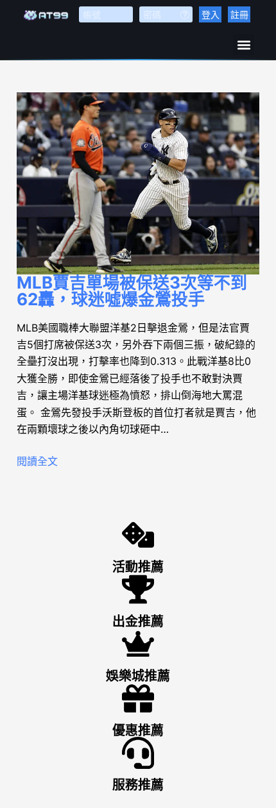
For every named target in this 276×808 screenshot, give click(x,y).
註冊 (239, 14)
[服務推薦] (138, 753)
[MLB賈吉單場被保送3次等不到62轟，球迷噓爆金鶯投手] (138, 183)
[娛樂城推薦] (138, 644)
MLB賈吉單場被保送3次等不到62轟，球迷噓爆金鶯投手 (132, 291)
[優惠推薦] (138, 698)
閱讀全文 (37, 461)
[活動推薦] (138, 535)
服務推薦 (138, 785)
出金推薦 (138, 621)
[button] (243, 44)
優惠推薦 (138, 730)
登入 (211, 14)
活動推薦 (138, 567)
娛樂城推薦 (138, 676)
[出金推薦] (138, 589)
